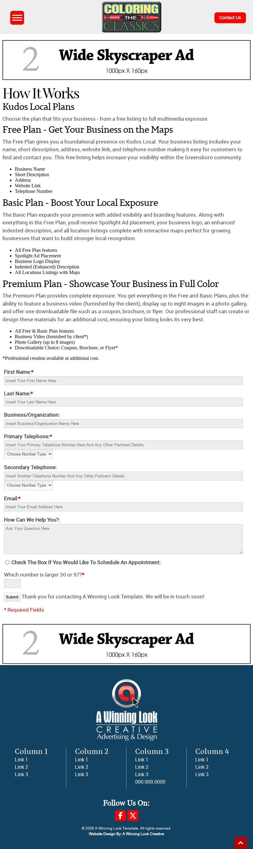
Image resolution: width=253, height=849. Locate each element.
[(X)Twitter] (132, 815)
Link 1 (21, 760)
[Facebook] (120, 815)
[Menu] (17, 18)
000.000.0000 (150, 782)
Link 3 (21, 774)
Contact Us (230, 18)
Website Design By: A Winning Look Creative (126, 833)
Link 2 (21, 767)
